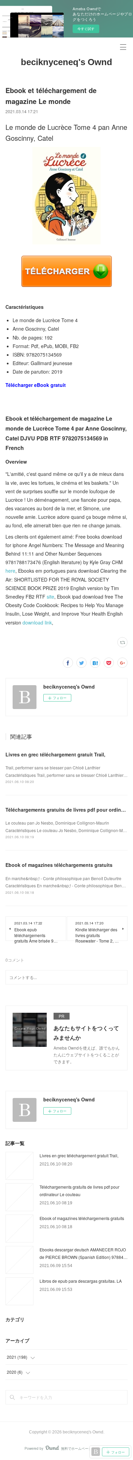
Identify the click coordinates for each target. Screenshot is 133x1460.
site (50, 596)
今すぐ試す (85, 28)
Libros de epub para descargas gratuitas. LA (81, 1281)
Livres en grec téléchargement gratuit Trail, (55, 754)
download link (37, 622)
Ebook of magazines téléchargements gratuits (59, 864)
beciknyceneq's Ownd (66, 62)
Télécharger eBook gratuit (35, 384)
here (10, 570)
